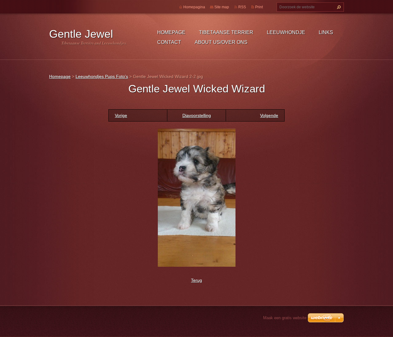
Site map (221, 7)
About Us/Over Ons (221, 42)
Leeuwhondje (286, 32)
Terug (196, 280)
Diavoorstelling (196, 115)
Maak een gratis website (284, 318)
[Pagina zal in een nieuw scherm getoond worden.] (196, 197)
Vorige (121, 115)
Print (259, 7)
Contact (169, 42)
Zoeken (338, 7)
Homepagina (194, 7)
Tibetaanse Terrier (226, 32)
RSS (242, 7)
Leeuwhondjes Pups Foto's (102, 76)
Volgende (269, 115)
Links (326, 32)
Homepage (171, 32)
